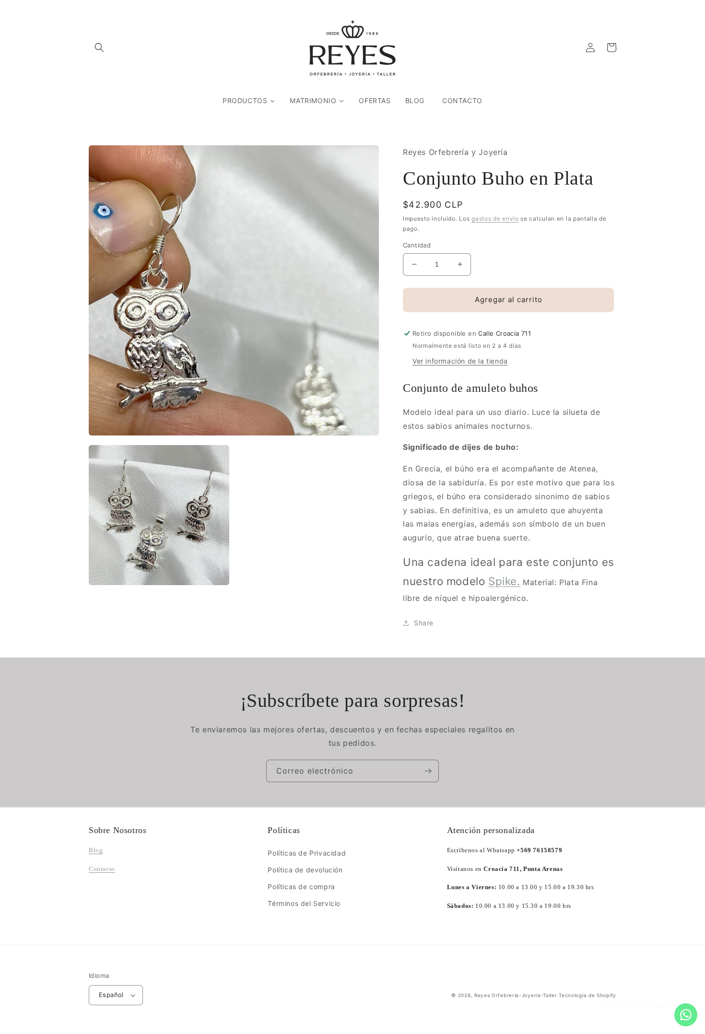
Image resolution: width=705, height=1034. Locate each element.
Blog (96, 850)
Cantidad (417, 245)
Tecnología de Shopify (587, 995)
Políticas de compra (301, 886)
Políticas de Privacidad (307, 853)
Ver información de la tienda (460, 361)
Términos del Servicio (304, 903)
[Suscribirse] (427, 771)
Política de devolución (305, 870)
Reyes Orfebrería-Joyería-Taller (515, 995)
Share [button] (424, 623)
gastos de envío (495, 218)
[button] (99, 47)
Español (111, 995)
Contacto (102, 868)
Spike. (504, 581)
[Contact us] (685, 1014)
